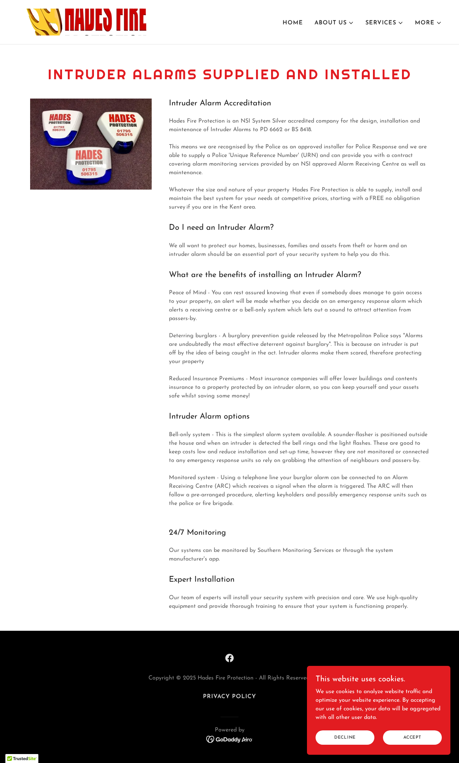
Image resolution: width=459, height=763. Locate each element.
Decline (345, 737)
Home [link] (293, 23)
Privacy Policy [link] (229, 697)
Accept (412, 737)
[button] (334, 23)
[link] (84, 22)
